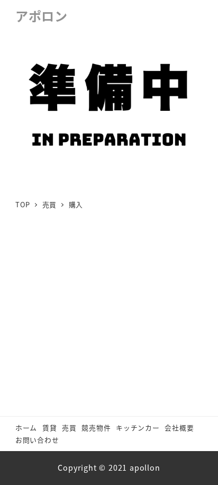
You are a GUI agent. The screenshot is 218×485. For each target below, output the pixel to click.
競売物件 (96, 427)
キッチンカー (138, 427)
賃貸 (49, 427)
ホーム (26, 427)
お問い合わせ (37, 440)
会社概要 (179, 427)
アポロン (41, 15)
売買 (69, 427)
